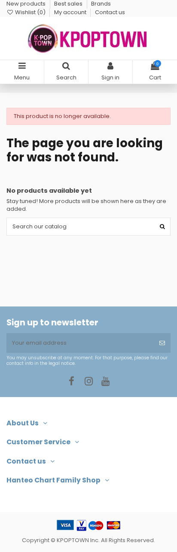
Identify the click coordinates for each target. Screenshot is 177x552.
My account (71, 12)
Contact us (110, 12)
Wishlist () (30, 12)
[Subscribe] (162, 343)
